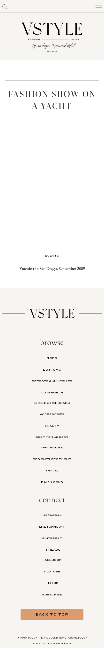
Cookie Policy (77, 638)
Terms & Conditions (52, 638)
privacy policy (27, 638)
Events (52, 255)
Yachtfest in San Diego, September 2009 (52, 268)
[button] (4, 6)
